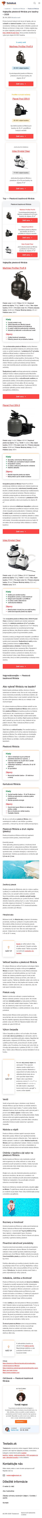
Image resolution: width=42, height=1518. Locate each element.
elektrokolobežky (20, 1455)
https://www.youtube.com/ (11, 1372)
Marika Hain (15, 1430)
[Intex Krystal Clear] (9, 250)
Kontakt (5, 1503)
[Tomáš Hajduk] (21, 1397)
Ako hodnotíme (8, 1491)
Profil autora (20, 1421)
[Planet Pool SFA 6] (9, 233)
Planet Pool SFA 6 (21, 99)
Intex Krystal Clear (21, 151)
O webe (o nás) (8, 1486)
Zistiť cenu (20, 84)
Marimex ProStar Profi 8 (21, 46)
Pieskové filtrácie (33, 8)
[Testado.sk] (9, 3)
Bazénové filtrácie (19, 8)
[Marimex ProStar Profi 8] (9, 216)
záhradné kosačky (12, 1457)
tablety (11, 1455)
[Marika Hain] (7, 1429)
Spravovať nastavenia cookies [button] (28, 1513)
